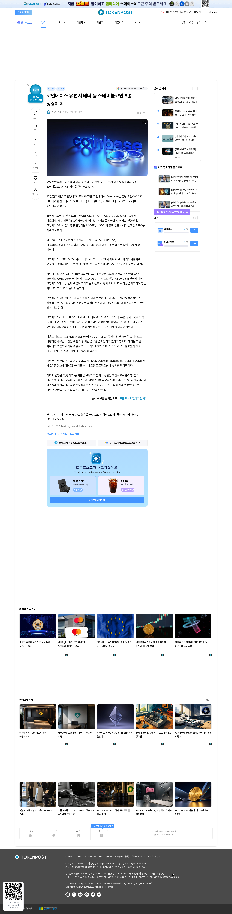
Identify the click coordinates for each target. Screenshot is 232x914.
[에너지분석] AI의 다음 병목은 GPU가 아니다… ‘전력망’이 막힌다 (185, 140)
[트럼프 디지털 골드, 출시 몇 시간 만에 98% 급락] (167, 115)
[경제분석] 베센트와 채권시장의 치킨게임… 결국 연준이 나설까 (184, 181)
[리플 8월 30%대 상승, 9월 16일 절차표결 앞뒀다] (167, 103)
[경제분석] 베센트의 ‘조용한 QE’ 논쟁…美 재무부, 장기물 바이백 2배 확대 (184, 206)
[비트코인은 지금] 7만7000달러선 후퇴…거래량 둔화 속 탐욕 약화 (186, 127)
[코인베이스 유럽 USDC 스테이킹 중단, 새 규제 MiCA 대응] (115, 626)
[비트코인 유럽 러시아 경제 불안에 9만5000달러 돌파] (154, 626)
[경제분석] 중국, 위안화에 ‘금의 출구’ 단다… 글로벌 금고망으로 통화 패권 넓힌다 (184, 193)
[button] (199, 88)
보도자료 (74, 433)
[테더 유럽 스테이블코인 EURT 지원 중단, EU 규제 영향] (193, 626)
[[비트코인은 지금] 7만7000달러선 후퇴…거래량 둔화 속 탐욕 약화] (167, 128)
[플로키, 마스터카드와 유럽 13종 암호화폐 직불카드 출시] (76, 626)
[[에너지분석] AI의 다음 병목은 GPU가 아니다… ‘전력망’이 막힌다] (167, 141)
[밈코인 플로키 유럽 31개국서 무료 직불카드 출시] (38, 626)
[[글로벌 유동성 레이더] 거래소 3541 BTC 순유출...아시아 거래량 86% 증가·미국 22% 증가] (167, 154)
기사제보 (62, 433)
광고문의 (51, 433)
